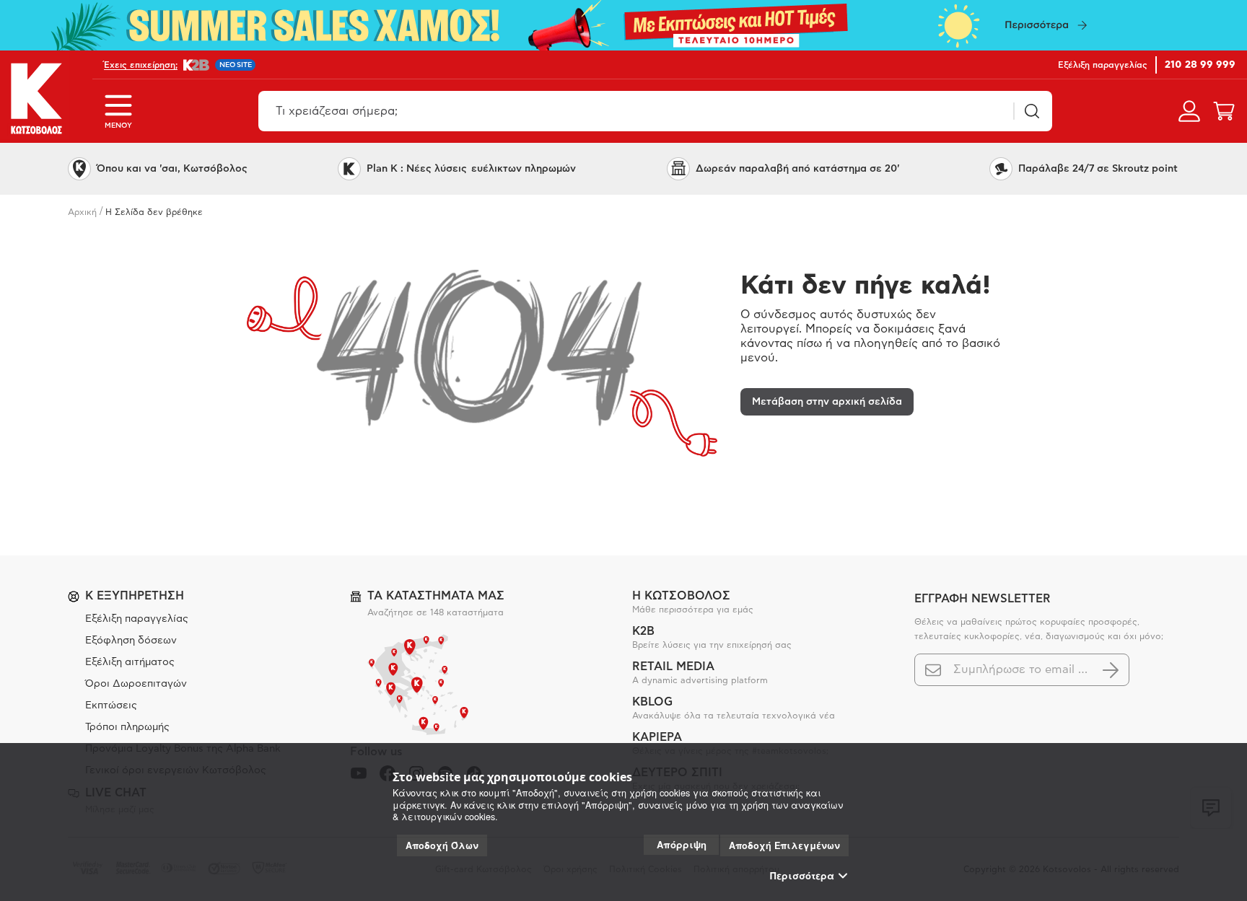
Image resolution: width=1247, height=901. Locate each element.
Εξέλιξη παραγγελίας (136, 619)
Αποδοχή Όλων (442, 845)
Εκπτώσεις (111, 705)
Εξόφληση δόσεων (131, 641)
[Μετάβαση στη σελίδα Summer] (623, 25)
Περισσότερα (802, 875)
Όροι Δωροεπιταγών (136, 684)
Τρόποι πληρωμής (127, 727)
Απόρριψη (681, 844)
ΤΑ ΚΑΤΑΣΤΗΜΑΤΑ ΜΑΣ (435, 596)
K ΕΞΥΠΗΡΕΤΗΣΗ (134, 596)
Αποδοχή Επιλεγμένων (784, 845)
